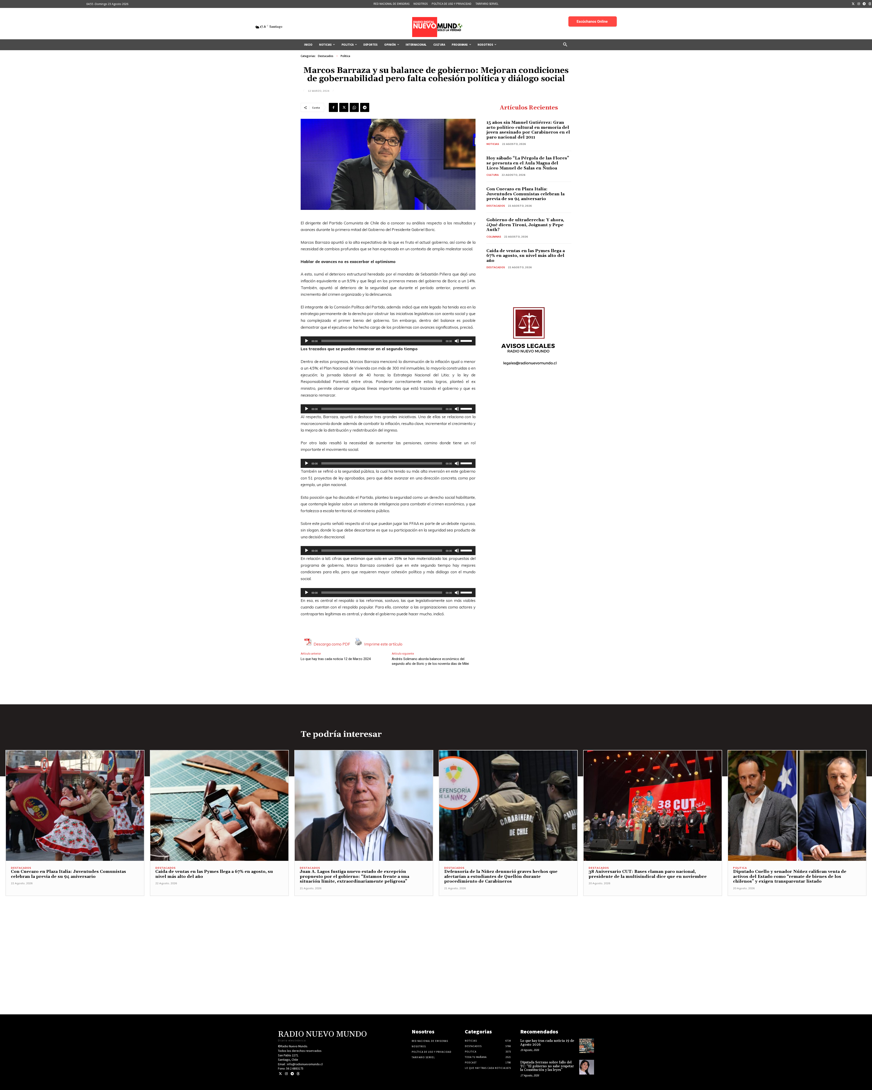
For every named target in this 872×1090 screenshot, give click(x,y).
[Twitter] (853, 4)
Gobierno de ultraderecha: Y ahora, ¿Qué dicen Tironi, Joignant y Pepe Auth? (525, 224)
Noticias (492, 144)
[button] (565, 44)
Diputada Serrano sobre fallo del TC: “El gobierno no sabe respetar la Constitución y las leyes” (547, 1066)
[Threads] (298, 1073)
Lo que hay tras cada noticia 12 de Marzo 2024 (336, 659)
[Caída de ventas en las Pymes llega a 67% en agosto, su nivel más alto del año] (219, 805)
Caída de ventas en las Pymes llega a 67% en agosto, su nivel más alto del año (525, 255)
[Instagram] (859, 4)
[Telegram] (864, 4)
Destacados (325, 56)
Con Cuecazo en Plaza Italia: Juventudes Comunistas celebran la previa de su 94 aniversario (525, 193)
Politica (345, 56)
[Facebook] (333, 107)
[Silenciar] (457, 341)
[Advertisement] (436, 928)
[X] (343, 107)
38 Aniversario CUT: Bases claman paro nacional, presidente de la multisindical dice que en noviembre (648, 874)
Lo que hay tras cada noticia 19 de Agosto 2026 (547, 1043)
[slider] (467, 340)
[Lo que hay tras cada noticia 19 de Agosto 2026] (586, 1045)
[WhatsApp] (354, 107)
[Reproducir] (306, 341)
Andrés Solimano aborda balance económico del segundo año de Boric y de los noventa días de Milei (430, 661)
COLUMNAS (493, 236)
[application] (388, 340)
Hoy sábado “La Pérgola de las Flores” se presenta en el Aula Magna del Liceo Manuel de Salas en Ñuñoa (527, 163)
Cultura (492, 174)
